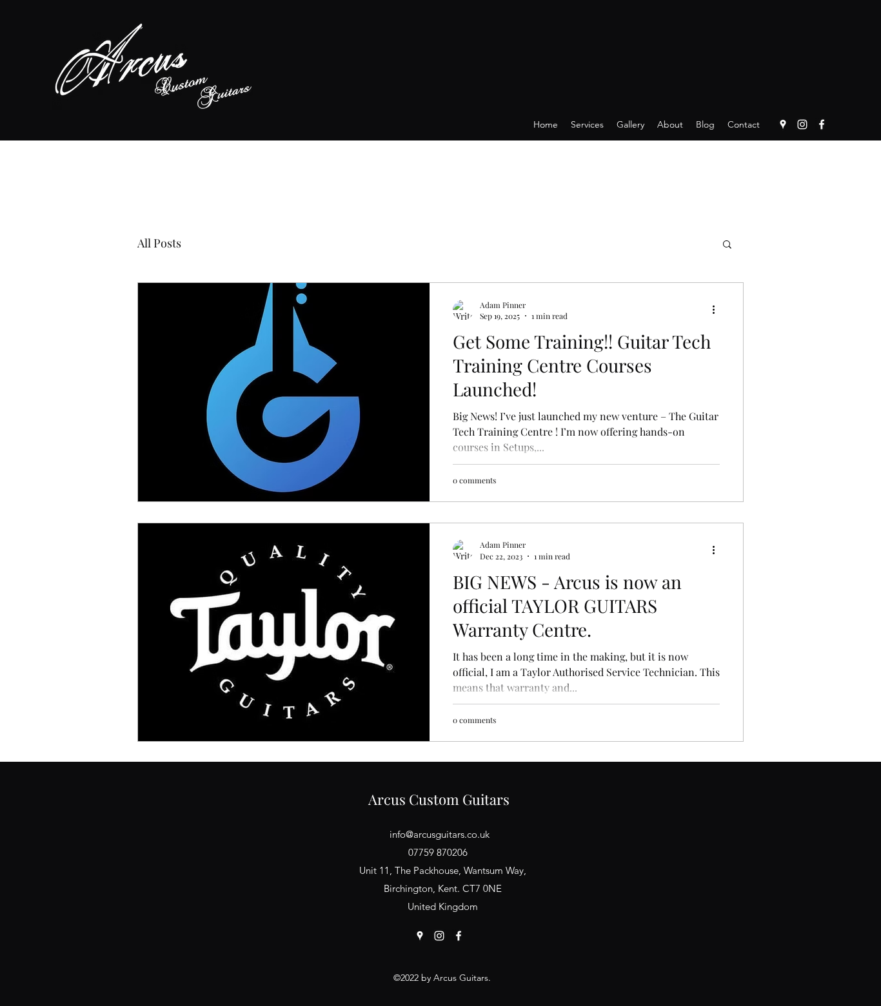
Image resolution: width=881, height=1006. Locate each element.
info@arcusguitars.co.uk (440, 834)
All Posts (159, 243)
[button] (727, 245)
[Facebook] (821, 124)
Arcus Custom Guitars (439, 799)
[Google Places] (783, 124)
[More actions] (718, 310)
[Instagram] (802, 124)
